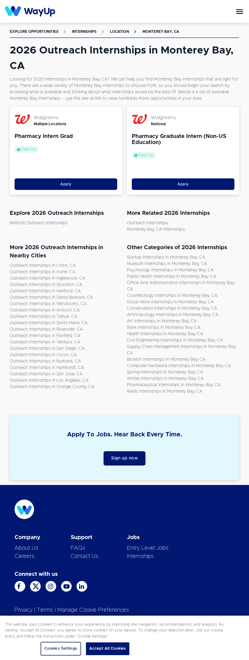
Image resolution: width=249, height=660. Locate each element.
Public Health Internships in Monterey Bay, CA (171, 276)
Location (119, 31)
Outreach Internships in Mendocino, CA (48, 304)
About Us (26, 548)
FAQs (78, 548)
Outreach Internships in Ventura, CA (45, 342)
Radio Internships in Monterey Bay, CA (164, 391)
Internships (84, 31)
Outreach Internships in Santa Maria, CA (49, 323)
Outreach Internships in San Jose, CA (46, 374)
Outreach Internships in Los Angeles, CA (49, 380)
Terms (45, 610)
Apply (66, 184)
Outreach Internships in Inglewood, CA (47, 278)
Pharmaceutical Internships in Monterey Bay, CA (174, 385)
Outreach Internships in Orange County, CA (52, 387)
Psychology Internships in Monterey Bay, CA (170, 270)
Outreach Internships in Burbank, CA (45, 361)
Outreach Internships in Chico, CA (43, 265)
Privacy (23, 610)
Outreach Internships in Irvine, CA (42, 272)
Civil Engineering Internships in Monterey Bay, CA (175, 340)
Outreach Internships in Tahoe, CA (43, 317)
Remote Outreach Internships (38, 223)
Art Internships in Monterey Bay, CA (162, 321)
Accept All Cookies (107, 649)
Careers (24, 556)
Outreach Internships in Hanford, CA (45, 291)
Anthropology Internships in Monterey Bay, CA (172, 315)
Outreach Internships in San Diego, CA (47, 348)
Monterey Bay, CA (160, 31)
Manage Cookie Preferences (93, 610)
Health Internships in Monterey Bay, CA (165, 334)
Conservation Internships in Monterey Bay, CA (172, 308)
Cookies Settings (60, 649)
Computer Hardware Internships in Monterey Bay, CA (179, 366)
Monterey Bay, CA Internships (156, 229)
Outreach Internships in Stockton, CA (46, 285)
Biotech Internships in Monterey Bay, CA (166, 359)
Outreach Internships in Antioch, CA (45, 310)
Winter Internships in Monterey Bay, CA (165, 378)
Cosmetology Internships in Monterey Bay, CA (172, 296)
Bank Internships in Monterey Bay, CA (163, 327)
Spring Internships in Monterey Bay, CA (165, 372)
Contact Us (84, 556)
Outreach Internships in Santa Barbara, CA (51, 297)
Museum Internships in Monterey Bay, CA (167, 264)
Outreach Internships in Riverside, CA (46, 329)
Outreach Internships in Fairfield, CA (45, 336)
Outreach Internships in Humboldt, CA (47, 368)
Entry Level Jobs (148, 548)
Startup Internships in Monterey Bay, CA (166, 257)
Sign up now (124, 458)
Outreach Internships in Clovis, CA (43, 355)
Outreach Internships (147, 223)
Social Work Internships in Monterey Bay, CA (170, 302)
